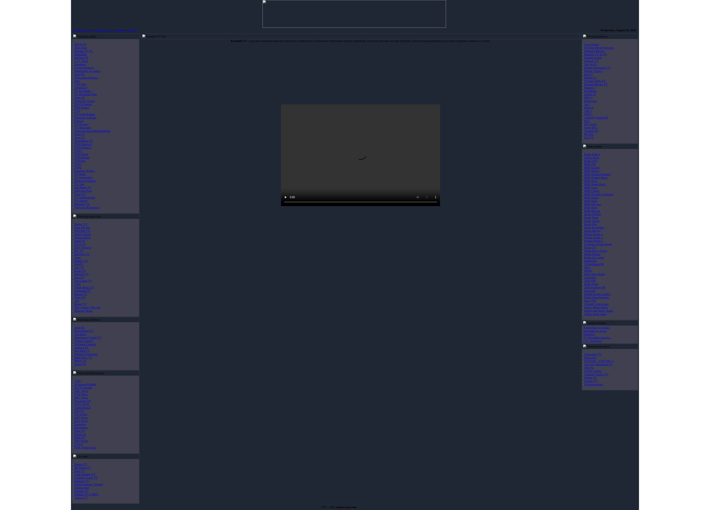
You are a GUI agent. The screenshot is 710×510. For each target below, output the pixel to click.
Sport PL (79, 74)
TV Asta (79, 184)
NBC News (81, 391)
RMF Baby (591, 201)
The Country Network (87, 307)
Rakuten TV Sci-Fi (595, 54)
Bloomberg (80, 427)
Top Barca (80, 334)
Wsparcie (119, 30)
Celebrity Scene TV (86, 477)
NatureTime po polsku (87, 71)
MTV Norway (82, 247)
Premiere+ (80, 64)
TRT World (81, 441)
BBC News (81, 397)
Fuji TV (589, 137)
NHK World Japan (85, 447)
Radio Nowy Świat (595, 251)
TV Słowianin (82, 127)
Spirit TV (79, 241)
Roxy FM (590, 300)
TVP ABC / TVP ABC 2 (598, 361)
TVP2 (78, 167)
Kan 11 (588, 74)
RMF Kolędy (592, 167)
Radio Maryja (592, 231)
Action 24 (590, 94)
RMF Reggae (592, 211)
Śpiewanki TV (592, 354)
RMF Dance (591, 197)
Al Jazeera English (85, 384)
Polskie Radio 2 (593, 237)
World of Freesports (85, 354)
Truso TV (80, 194)
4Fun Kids (80, 47)
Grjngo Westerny (84, 67)
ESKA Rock (591, 157)
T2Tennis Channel (85, 344)
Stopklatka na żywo (594, 331)
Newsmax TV (82, 401)
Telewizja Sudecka (85, 117)
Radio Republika (594, 227)
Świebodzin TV (83, 141)
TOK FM (590, 280)
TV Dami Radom (84, 114)
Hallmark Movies (594, 51)
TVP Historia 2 (83, 144)
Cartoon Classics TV (596, 374)
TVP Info (79, 160)
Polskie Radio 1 (593, 234)
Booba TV (590, 377)
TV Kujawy (81, 124)
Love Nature (591, 44)
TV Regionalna (83, 177)
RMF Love (590, 187)
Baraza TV (80, 294)
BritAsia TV (81, 274)
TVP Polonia (81, 157)
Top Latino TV (83, 280)
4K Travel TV (82, 467)
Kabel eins (590, 101)
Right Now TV (83, 357)
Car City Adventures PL (598, 364)
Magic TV (80, 304)
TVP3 (78, 151)
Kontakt (132, 30)
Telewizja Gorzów (85, 180)
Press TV (79, 431)
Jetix (77, 81)
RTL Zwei (590, 124)
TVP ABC (80, 84)
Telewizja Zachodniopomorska (92, 131)
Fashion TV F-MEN (86, 494)
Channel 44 (591, 131)
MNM (588, 270)
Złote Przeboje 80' (595, 287)
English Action (593, 57)
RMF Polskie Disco (595, 177)
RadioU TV (81, 260)
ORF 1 (588, 114)
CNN (77, 381)
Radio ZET (591, 161)
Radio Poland (592, 254)
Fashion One (81, 487)
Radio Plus (590, 224)
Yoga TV (79, 471)
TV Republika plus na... (597, 337)
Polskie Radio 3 (593, 241)
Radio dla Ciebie (594, 257)
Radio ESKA (592, 154)
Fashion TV (81, 491)
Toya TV (79, 137)
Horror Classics (593, 71)
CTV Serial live (592, 341)
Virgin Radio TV (84, 287)
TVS (77, 111)
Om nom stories (593, 384)
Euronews (80, 424)
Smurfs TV (590, 381)
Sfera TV (79, 97)
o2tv (77, 300)
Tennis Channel (83, 341)
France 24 (80, 434)
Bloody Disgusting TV (597, 67)
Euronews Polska (84, 170)
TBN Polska (81, 107)
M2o (587, 267)
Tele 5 (587, 111)
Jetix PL (589, 367)
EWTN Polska (83, 104)
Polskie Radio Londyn (597, 294)
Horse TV (80, 364)
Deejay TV (80, 224)
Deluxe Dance (82, 234)
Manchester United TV (87, 337)
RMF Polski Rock (595, 184)
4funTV (79, 264)
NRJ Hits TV (82, 231)
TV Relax (80, 174)
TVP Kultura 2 (83, 147)
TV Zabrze (80, 200)
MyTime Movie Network (599, 47)
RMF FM (590, 164)
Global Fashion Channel (88, 484)
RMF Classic (592, 191)
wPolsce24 (80, 87)
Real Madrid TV (84, 331)
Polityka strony (102, 30)
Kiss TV (79, 277)
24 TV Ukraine (83, 387)
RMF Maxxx (592, 171)
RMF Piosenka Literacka (598, 194)
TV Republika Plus (85, 94)
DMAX (589, 107)
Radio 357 (590, 247)
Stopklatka (80, 54)
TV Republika (82, 91)
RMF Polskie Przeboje (597, 174)
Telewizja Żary (83, 190)
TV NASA (80, 414)
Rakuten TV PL (83, 51)
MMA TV (80, 360)
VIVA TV (80, 244)
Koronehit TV (82, 290)
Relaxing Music (83, 310)
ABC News (81, 417)
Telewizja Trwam (84, 101)
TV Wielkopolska (84, 197)
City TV (79, 267)
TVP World (81, 154)
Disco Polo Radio (594, 274)
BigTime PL (81, 57)
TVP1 (78, 164)
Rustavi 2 (589, 87)
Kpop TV (80, 270)
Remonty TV (82, 204)
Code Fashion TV (84, 474)
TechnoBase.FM (594, 264)
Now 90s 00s (82, 227)
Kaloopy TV (81, 481)
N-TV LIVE (81, 404)
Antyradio (590, 277)
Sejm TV (79, 134)
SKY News (81, 421)
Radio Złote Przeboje (596, 297)
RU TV (78, 251)
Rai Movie (590, 91)
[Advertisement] (252, 75)
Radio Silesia (592, 221)
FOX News (81, 394)
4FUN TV (80, 44)
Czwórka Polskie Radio (598, 244)
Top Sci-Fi (590, 64)
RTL (587, 121)
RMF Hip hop (592, 204)
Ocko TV (80, 297)
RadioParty (590, 260)
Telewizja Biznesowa (86, 207)
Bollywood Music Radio (598, 310)
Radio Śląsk (591, 217)
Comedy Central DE (596, 117)
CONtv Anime (592, 371)
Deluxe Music (82, 237)
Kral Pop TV (82, 254)
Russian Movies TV (596, 84)
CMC (77, 284)
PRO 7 (588, 97)
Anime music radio (595, 314)
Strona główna (82, 30)
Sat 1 (587, 104)
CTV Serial (81, 61)
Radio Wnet (591, 284)
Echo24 (78, 121)
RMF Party (590, 207)
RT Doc (589, 134)
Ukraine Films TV (595, 81)
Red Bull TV (82, 351)
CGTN (78, 444)
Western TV (591, 61)
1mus (77, 257)
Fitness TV (80, 464)
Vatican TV (81, 497)
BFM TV (79, 437)
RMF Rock (591, 181)
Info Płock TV (82, 187)
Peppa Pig (590, 357)
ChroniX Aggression (596, 304)
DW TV (79, 411)
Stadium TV (81, 347)
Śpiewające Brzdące (86, 77)
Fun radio (590, 290)
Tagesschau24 (82, 407)
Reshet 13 (590, 77)
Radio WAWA (592, 214)
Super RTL (590, 127)
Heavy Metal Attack (596, 307)
